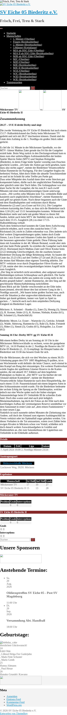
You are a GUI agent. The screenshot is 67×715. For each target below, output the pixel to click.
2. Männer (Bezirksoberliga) (27, 44)
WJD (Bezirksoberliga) (25, 76)
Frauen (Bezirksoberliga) (26, 41)
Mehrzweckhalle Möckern (17, 463)
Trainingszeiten (14, 82)
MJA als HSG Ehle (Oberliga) (28, 50)
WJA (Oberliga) (21, 70)
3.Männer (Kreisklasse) (25, 47)
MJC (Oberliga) (21, 59)
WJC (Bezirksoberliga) (25, 73)
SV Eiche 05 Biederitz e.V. (28, 12)
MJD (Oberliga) (21, 62)
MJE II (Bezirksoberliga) (26, 68)
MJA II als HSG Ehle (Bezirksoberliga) (33, 53)
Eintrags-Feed (14, 699)
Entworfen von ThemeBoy (14, 713)
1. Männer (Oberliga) (24, 39)
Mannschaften (14, 36)
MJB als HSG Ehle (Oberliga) (28, 56)
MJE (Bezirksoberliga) (24, 65)
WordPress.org (14, 705)
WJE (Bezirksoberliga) (24, 79)
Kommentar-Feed (16, 702)
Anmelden (12, 696)
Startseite (11, 33)
